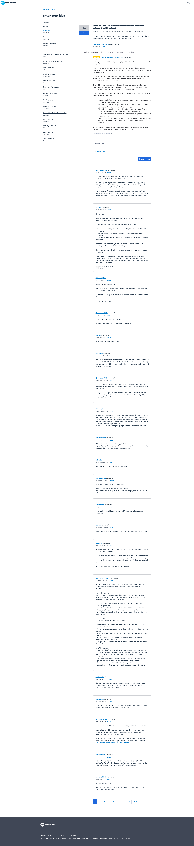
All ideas (46, 26)
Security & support (49, 126)
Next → (136, 801)
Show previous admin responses (102, 133)
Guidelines (74, 835)
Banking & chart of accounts (53, 61)
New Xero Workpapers (51, 87)
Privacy (61, 835)
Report (109, 172)
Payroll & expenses (50, 93)
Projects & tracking (50, 106)
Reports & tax (48, 119)
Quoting (46, 37)
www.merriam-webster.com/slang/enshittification (113, 743)
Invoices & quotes (49, 74)
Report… (105, 46)
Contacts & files (48, 68)
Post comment (144, 159)
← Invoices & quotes (48, 9)
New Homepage (49, 80)
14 (129, 801)
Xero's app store (110, 114)
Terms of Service (46, 835)
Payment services (49, 43)
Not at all (111, 52)
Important (121, 52)
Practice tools (48, 100)
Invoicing (46, 30)
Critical (132, 52)
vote (84, 33)
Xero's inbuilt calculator (116, 107)
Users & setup (48, 132)
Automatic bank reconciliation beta (55, 55)
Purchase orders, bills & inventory (55, 113)
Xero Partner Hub (49, 139)
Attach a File (101, 151)
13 (123, 801)
